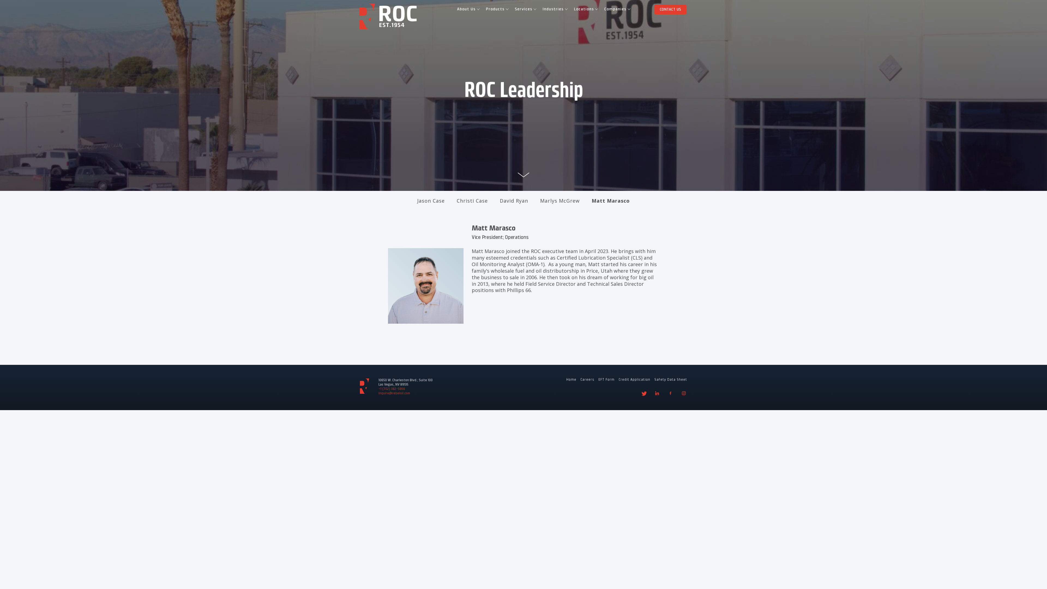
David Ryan (514, 201)
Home (571, 379)
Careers (587, 379)
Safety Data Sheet (670, 379)
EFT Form (606, 379)
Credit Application (634, 379)
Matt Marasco (611, 201)
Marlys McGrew (560, 201)
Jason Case (431, 201)
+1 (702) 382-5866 (391, 389)
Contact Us (670, 9)
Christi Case (472, 201)
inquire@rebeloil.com (394, 393)
